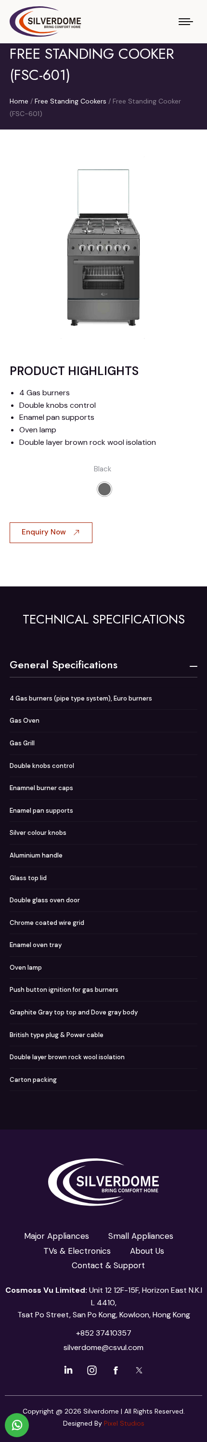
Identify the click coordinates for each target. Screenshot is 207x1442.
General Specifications (63, 664)
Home (19, 101)
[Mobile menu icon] (185, 22)
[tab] (103, 664)
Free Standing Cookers (70, 101)
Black (102, 469)
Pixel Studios (124, 1423)
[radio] (104, 489)
